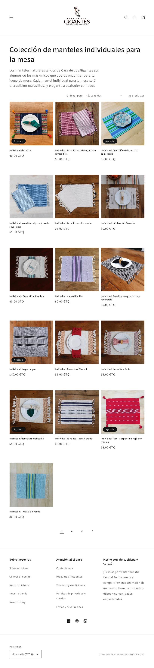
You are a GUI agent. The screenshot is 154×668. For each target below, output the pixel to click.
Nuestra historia (19, 585)
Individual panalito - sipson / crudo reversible (29, 225)
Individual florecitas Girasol (71, 369)
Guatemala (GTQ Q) (23, 654)
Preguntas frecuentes (69, 576)
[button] (11, 17)
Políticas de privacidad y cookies (71, 596)
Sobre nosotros (18, 568)
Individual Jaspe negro (22, 369)
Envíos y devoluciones (69, 607)
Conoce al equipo (20, 576)
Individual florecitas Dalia (115, 369)
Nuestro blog (17, 602)
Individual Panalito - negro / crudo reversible (120, 298)
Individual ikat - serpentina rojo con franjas (121, 440)
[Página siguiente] (92, 531)
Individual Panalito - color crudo (73, 223)
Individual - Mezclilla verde (24, 511)
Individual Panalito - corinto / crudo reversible (75, 152)
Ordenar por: (74, 95)
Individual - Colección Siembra (26, 296)
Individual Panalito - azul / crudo (73, 438)
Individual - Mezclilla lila (69, 296)
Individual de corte (20, 150)
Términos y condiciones (70, 585)
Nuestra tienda (18, 593)
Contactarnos (64, 568)
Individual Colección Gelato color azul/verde (120, 152)
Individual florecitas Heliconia (26, 438)
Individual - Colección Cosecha (118, 223)
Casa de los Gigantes (115, 654)
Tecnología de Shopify (135, 654)
